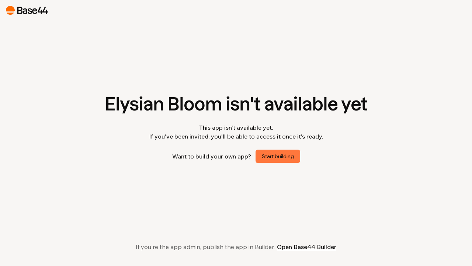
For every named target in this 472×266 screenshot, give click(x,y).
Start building (278, 156)
